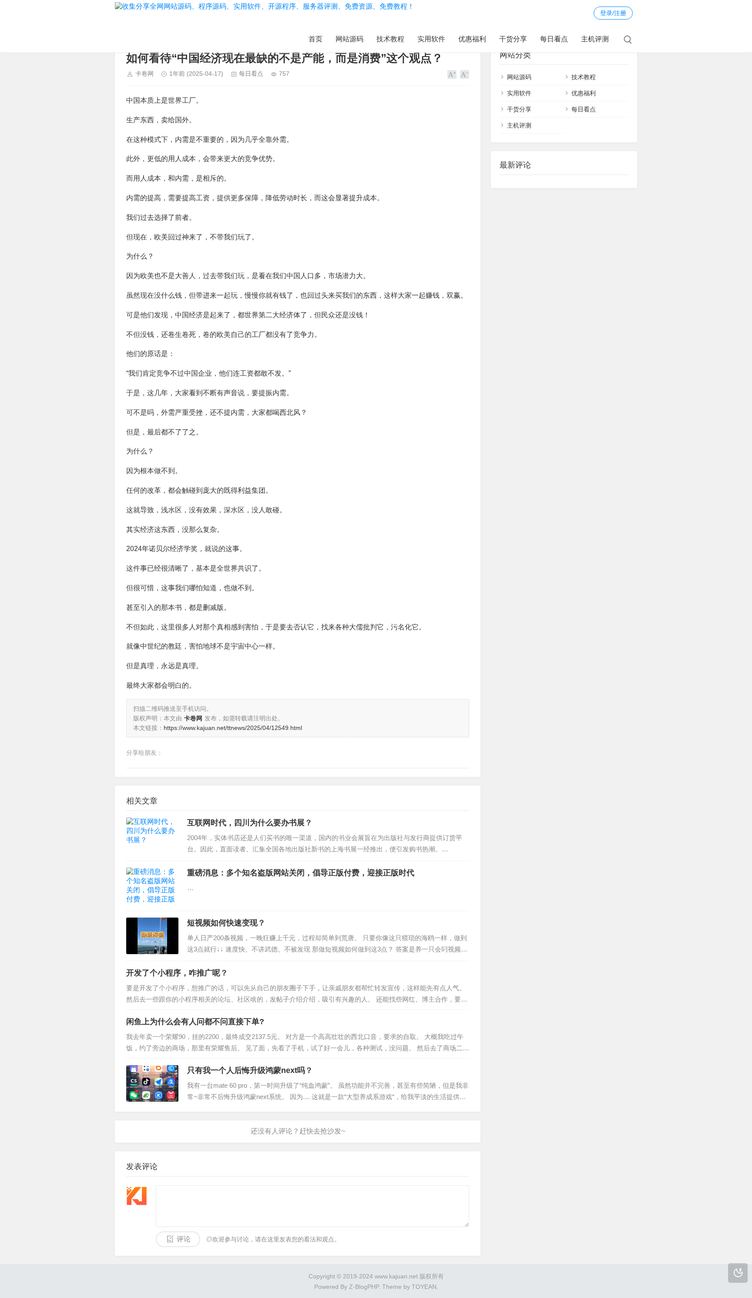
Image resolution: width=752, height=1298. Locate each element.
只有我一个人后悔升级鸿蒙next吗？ (250, 1070)
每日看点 (554, 39)
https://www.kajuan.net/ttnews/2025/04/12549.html (233, 727)
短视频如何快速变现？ (226, 922)
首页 (315, 39)
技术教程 (390, 39)
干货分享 (513, 39)
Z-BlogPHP (364, 1286)
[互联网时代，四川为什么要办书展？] (152, 835)
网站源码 (349, 39)
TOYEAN (424, 1286)
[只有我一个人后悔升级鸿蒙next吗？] (152, 1083)
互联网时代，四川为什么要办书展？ (249, 822)
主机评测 (595, 39)
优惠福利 (472, 39)
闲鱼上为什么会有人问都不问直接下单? (195, 1021)
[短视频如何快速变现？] (152, 936)
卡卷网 (144, 73)
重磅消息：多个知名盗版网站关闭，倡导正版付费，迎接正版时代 (300, 872)
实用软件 (431, 39)
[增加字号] (452, 74)
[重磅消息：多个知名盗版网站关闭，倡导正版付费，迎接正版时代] (152, 886)
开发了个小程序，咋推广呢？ (177, 972)
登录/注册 (613, 13)
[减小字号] (464, 74)
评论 (184, 1239)
